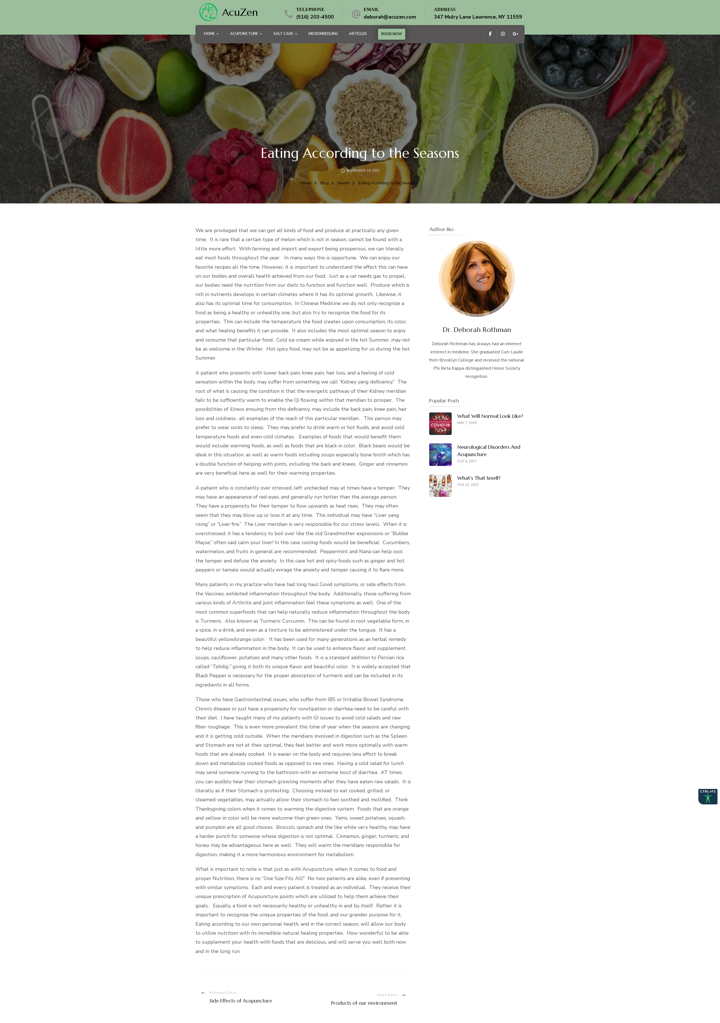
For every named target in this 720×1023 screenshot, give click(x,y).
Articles (358, 33)
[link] (208, 13)
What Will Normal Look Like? (490, 416)
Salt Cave (283, 33)
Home (209, 33)
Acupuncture (244, 33)
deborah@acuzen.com (390, 17)
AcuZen (240, 12)
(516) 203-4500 (315, 17)
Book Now (391, 34)
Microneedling (323, 33)
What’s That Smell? (479, 478)
